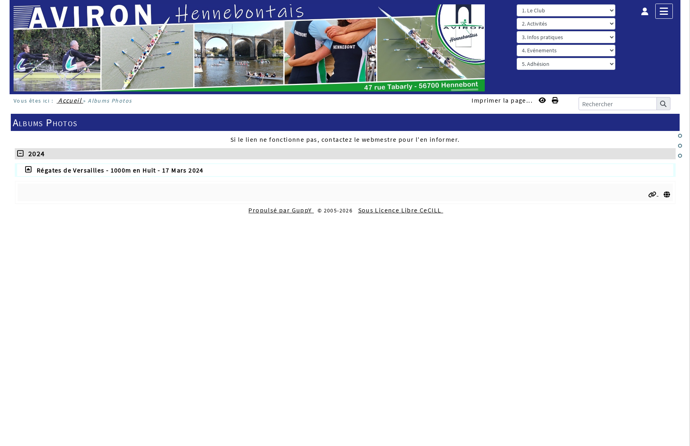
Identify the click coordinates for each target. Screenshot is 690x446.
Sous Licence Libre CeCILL (400, 210)
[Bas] (680, 156)
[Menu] (664, 11)
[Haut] (680, 136)
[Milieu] (680, 146)
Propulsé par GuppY (281, 210)
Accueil (70, 100)
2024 (34, 153)
